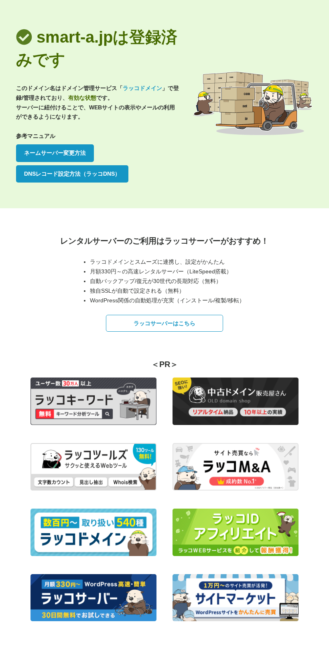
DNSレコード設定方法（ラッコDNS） (72, 173)
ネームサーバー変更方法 (55, 153)
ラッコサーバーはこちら (164, 323)
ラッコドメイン (142, 88)
